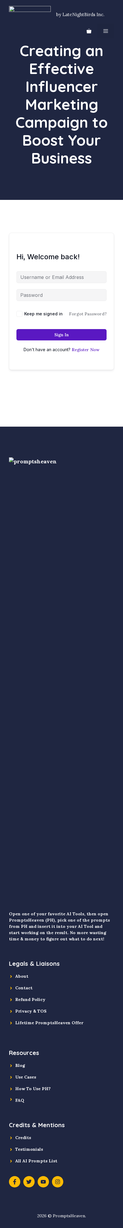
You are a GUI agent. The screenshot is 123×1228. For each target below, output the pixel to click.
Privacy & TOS (31, 1011)
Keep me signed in (43, 313)
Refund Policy (30, 999)
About (21, 976)
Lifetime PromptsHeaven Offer (49, 1022)
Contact (24, 988)
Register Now (85, 349)
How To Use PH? (33, 1088)
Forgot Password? (88, 314)
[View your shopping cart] (89, 31)
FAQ (19, 1100)
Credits (23, 1137)
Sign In (61, 334)
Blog (20, 1065)
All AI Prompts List (36, 1161)
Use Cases (25, 1077)
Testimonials (29, 1149)
